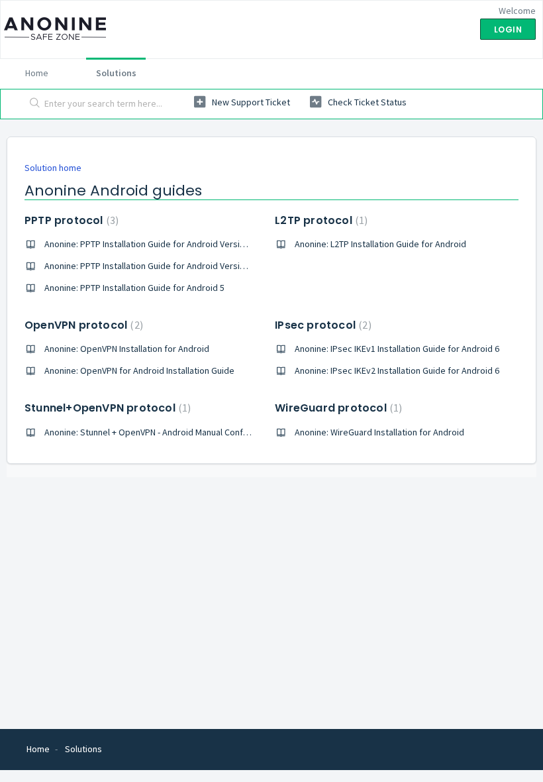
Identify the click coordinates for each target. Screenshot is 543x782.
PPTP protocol (70, 220)
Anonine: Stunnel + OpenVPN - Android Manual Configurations (163, 432)
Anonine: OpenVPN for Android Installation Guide (139, 370)
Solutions (116, 73)
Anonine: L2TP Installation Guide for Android (380, 244)
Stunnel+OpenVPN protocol (106, 408)
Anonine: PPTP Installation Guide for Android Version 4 (150, 266)
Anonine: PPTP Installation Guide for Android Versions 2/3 (156, 244)
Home (36, 73)
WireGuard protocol (337, 408)
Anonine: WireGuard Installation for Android (379, 432)
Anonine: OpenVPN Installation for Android (126, 349)
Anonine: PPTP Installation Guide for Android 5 (134, 288)
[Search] (32, 104)
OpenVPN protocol (82, 325)
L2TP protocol (319, 220)
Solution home (53, 168)
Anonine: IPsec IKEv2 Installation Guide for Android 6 (397, 370)
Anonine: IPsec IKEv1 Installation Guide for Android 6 (397, 349)
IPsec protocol (321, 325)
